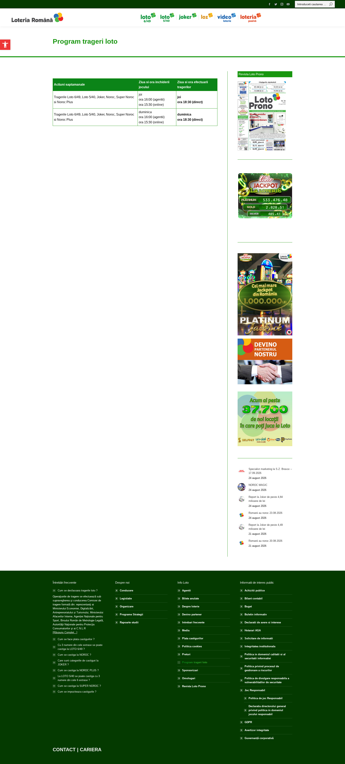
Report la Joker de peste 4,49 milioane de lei (266, 526)
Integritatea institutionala (260, 646)
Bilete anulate (190, 598)
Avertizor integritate (257, 730)
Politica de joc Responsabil (266, 698)
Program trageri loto (194, 662)
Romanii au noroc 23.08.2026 (265, 512)
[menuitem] (148, 17)
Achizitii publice (255, 590)
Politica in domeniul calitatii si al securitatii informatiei (265, 656)
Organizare (126, 606)
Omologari (188, 678)
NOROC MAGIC (258, 484)
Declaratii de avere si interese (263, 622)
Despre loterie (190, 606)
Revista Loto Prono (194, 686)
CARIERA (90, 749)
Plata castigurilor (192, 638)
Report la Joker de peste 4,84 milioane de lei (266, 498)
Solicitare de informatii (259, 638)
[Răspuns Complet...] (65, 632)
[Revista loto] (262, 116)
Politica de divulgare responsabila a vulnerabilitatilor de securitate (267, 680)
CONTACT (64, 749)
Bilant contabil (254, 598)
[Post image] (242, 471)
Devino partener (192, 614)
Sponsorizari (190, 670)
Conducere (126, 590)
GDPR (248, 722)
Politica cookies (192, 646)
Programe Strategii (131, 614)
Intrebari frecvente (193, 622)
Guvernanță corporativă (259, 738)
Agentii (186, 590)
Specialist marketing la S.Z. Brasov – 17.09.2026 (270, 470)
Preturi (186, 654)
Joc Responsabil (255, 690)
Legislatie (126, 598)
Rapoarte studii (129, 622)
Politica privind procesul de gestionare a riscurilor (262, 668)
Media (185, 630)
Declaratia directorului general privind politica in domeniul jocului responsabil (267, 710)
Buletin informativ (256, 614)
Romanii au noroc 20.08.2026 (265, 540)
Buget (248, 606)
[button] (5, 45)
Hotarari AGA (253, 630)
